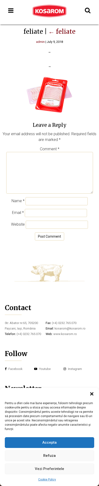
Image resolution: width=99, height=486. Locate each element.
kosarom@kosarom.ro (70, 328)
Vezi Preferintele (49, 469)
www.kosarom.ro (65, 334)
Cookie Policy (47, 479)
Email (18, 212)
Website (18, 224)
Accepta (49, 442)
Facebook (15, 369)
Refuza (49, 455)
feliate (61, 31)
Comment (49, 149)
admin (40, 42)
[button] (91, 393)
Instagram (74, 369)
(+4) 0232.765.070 (29, 334)
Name (18, 201)
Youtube (44, 369)
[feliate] (49, 115)
